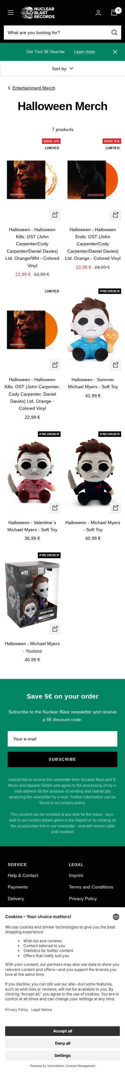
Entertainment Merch (34, 87)
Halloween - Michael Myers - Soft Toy (92, 526)
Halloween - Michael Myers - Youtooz (32, 647)
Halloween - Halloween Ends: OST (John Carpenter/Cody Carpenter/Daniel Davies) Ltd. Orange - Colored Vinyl (93, 244)
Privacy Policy (83, 898)
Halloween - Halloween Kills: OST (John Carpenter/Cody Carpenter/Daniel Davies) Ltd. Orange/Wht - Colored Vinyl (32, 247)
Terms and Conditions (91, 886)
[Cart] (114, 12)
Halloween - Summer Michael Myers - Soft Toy (93, 383)
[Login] (98, 12)
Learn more (84, 51)
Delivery (16, 898)
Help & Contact (23, 875)
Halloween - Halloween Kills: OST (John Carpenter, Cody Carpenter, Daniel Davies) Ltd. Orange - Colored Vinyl (32, 394)
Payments (18, 886)
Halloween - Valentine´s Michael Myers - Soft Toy (32, 526)
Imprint (76, 875)
